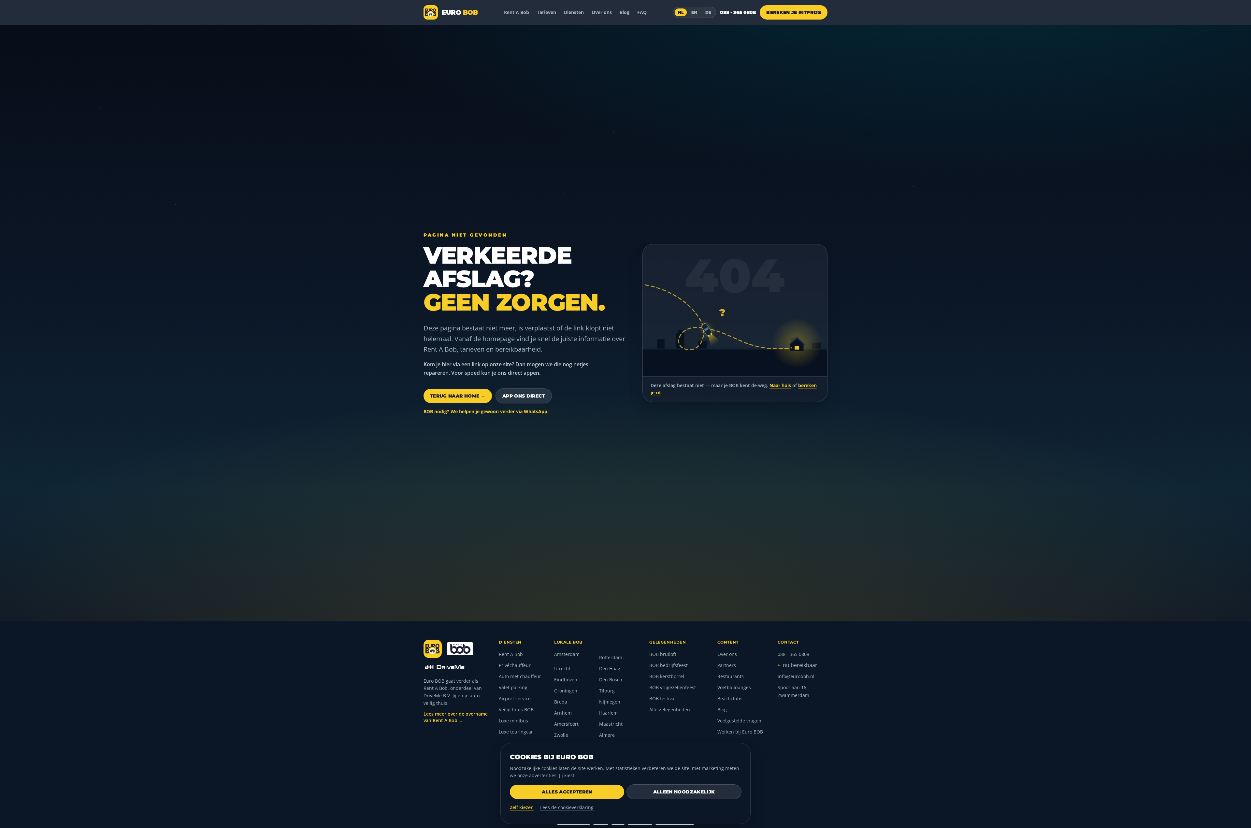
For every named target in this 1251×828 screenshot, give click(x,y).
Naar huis (780, 385)
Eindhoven (565, 679)
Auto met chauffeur (520, 676)
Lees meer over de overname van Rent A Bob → (456, 717)
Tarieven (546, 12)
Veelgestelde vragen (739, 721)
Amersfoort (566, 724)
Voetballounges (734, 687)
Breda (560, 702)
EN (694, 12)
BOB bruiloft (662, 654)
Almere (607, 735)
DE (708, 12)
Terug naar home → (457, 396)
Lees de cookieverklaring (567, 807)
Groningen (565, 691)
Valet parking (513, 687)
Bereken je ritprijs (793, 12)
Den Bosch (610, 679)
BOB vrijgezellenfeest (672, 687)
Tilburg (607, 691)
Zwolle (561, 735)
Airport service (515, 698)
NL (681, 12)
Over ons (602, 12)
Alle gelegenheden (669, 709)
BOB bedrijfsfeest (668, 665)
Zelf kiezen (522, 807)
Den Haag (609, 668)
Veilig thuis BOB (516, 709)
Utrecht (562, 668)
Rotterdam (610, 657)
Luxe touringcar (516, 732)
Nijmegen (609, 702)
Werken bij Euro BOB (740, 732)
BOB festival (662, 698)
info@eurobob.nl (796, 676)
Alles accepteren (567, 792)
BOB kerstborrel (666, 676)
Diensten (574, 12)
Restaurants (730, 676)
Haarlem (608, 713)
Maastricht (611, 724)
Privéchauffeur (515, 665)
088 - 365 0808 (738, 12)
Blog (624, 12)
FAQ (642, 12)
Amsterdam (567, 654)
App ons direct (523, 396)
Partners (726, 665)
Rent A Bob (516, 12)
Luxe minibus (513, 721)
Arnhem (563, 713)
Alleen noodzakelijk (684, 792)
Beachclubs (729, 698)
